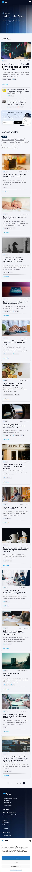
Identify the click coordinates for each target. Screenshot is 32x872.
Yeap (16, 147)
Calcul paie (4, 142)
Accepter (16, 857)
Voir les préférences (16, 866)
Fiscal (19, 142)
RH (19, 145)
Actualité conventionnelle (8, 139)
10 (20, 783)
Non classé (13, 145)
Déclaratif (12, 142)
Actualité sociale (20, 139)
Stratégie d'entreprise (7, 147)
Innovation (25, 142)
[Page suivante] (24, 783)
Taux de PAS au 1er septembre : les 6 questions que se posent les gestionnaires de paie (18, 91)
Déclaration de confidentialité (16, 870)
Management (5, 145)
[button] (29, 841)
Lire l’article (5, 84)
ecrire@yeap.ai (7, 805)
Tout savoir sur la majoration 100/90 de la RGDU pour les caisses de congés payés (16, 102)
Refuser (16, 862)
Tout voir (4, 136)
